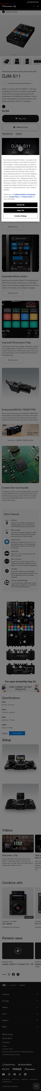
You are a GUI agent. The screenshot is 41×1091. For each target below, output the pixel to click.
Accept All (20, 205)
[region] (20, 188)
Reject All (20, 210)
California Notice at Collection (25, 194)
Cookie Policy (14, 197)
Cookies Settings (20, 216)
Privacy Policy (27, 197)
